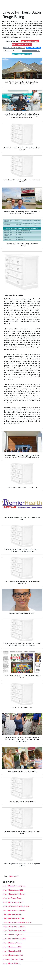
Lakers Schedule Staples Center (13, 894)
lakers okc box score (12, 41)
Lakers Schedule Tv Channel (12, 943)
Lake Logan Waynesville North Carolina (16, 906)
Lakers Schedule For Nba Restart (14, 910)
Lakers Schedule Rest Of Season (14, 926)
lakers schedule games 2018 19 (14, 48)
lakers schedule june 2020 (31, 51)
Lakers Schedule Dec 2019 (12, 951)
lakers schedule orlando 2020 (22, 44)
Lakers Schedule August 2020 (13, 902)
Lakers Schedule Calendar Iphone (14, 886)
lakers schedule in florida (12, 51)
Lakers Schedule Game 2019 (12, 914)
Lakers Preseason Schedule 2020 (14, 939)
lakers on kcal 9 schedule (29, 41)
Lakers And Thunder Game (12, 898)
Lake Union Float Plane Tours (13, 959)
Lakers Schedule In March (11, 963)
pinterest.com (13, 876)
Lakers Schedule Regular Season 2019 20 (17, 922)
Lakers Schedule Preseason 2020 (14, 930)
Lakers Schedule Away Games (13, 935)
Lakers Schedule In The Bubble (13, 918)
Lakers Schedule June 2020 (12, 947)
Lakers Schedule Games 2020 (13, 955)
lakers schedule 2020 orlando (22, 54)
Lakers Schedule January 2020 (13, 890)
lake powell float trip (33, 48)
